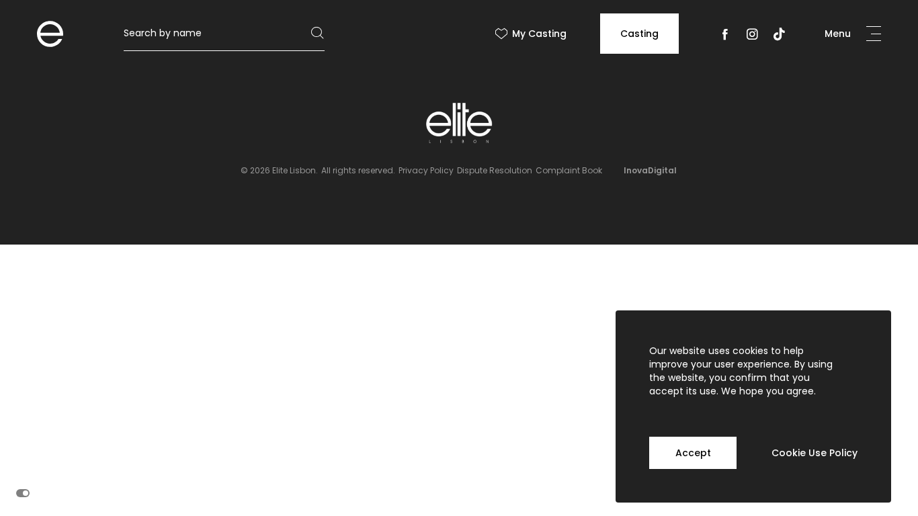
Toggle (23, 493)
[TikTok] (779, 36)
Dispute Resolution (494, 170)
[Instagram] (752, 36)
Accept (693, 453)
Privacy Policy (426, 170)
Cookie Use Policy (814, 453)
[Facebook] (724, 36)
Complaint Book (569, 170)
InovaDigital (650, 170)
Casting (639, 33)
